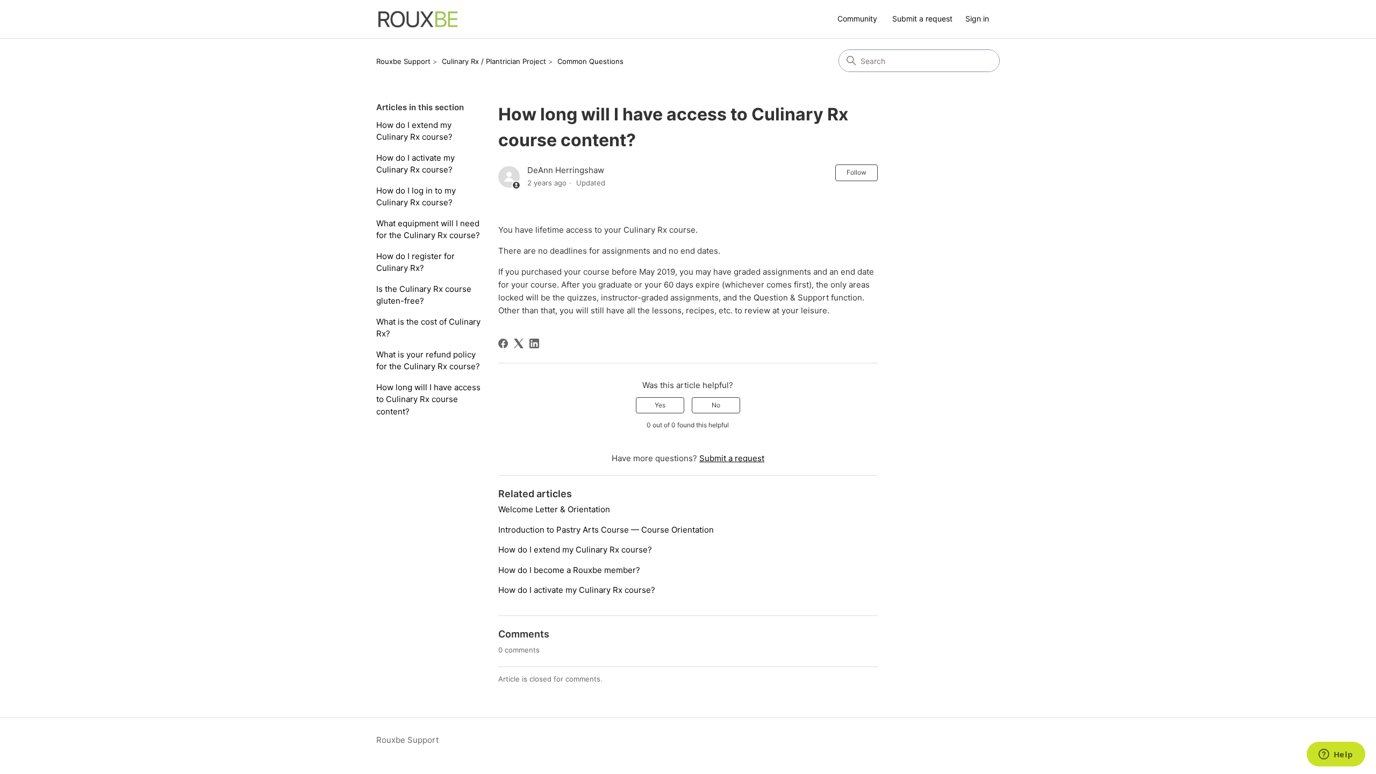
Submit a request (922, 18)
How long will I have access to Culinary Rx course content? (428, 399)
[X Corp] (519, 343)
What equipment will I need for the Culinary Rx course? (428, 229)
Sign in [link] (977, 18)
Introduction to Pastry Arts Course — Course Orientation (606, 530)
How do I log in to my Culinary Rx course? (416, 196)
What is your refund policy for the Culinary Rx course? (428, 360)
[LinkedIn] (534, 343)
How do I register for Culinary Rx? (415, 262)
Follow (856, 172)
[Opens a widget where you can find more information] (1335, 755)
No (716, 405)
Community (857, 18)
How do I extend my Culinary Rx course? (414, 131)
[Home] (418, 19)
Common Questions (590, 61)
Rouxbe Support (403, 61)
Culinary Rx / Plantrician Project (494, 61)
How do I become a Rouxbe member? (569, 570)
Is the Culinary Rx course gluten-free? (423, 295)
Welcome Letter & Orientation (554, 509)
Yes (660, 405)
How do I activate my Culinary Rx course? (415, 164)
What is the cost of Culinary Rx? (428, 328)
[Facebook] (503, 343)
